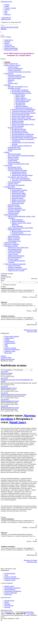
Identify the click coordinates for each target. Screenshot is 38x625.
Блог (5, 11)
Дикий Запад (17, 422)
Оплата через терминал (11, 336)
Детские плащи (13, 67)
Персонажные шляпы (18, 196)
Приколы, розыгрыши (15, 267)
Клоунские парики (14, 162)
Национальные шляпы (19, 195)
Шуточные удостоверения (16, 185)
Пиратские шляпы (17, 198)
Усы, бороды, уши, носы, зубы (17, 177)
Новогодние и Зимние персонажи (22, 116)
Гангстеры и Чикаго (14, 252)
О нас (6, 346)
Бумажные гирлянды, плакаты (17, 269)
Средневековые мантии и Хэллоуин (19, 72)
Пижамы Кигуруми (14, 147)
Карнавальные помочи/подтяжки (22, 175)
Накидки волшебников (15, 68)
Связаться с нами (9, 351)
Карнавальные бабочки (19, 172)
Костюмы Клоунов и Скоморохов (22, 136)
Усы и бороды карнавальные (21, 178)
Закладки (7, 607)
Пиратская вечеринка (15, 257)
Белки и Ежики (20, 95)
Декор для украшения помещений (15, 264)
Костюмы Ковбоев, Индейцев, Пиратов (24, 137)
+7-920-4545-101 (8, 612)
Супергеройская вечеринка (16, 260)
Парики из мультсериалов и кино (18, 164)
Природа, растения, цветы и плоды (23, 124)
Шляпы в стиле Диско (19, 200)
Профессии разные (18, 121)
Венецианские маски (14, 229)
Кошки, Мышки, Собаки (23, 99)
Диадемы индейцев (14, 211)
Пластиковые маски (14, 241)
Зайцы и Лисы (20, 96)
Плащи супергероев (14, 70)
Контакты (7, 14)
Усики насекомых (17, 226)
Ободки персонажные (15, 208)
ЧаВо (6, 344)
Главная (6, 4)
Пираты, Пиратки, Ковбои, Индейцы (23, 119)
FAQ (5, 13)
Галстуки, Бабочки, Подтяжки (17, 170)
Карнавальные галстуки (19, 173)
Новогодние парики (14, 154)
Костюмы (7, 41)
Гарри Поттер (8, 40)
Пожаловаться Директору (12, 588)
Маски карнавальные (11, 48)
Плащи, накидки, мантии (12, 65)
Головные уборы (9, 46)
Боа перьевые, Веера (14, 167)
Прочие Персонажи (18, 126)
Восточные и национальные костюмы (24, 113)
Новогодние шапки (18, 203)
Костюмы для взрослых (15, 127)
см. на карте (31, 613)
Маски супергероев (14, 237)
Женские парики (13, 157)
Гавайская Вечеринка (15, 251)
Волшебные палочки (14, 75)
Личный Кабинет (9, 589)
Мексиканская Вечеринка (16, 255)
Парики (6, 43)
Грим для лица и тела (11, 63)
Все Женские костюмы (19, 129)
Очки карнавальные (14, 182)
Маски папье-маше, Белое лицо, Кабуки (20, 228)
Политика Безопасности (12, 349)
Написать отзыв (32, 331)
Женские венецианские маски (21, 231)
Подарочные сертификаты (12, 591)
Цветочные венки (13, 205)
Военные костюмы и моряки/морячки (23, 109)
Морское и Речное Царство (23, 108)
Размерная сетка (9, 341)
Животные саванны (21, 106)
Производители (9, 600)
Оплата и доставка (10, 8)
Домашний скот (20, 104)
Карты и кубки (12, 83)
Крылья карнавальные (15, 168)
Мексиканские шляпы (19, 193)
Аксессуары (8, 45)
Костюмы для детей (14, 88)
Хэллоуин (11, 262)
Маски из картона (13, 239)
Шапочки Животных (18, 221)
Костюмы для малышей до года (18, 86)
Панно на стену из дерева (16, 270)
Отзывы (6, 9)
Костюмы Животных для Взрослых (23, 134)
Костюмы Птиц (20, 103)
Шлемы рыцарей (13, 213)
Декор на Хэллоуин (14, 265)
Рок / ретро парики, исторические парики (21, 155)
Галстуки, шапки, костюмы (16, 76)
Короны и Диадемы (14, 206)
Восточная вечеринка (15, 249)
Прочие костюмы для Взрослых (22, 145)
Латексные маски (13, 236)
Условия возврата (9, 343)
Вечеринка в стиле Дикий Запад (18, 247)
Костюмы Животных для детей (21, 93)
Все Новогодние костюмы (20, 132)
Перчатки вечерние (10, 242)
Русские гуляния (13, 259)
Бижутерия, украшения (11, 244)
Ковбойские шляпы (18, 191)
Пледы (10, 81)
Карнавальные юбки (14, 149)
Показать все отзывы (30, 330)
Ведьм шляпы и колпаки (19, 190)
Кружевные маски (17, 232)
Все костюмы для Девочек (20, 90)
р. (37, 282)
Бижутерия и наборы (14, 78)
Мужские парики (13, 159)
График (6, 6)
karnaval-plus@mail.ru (26, 612)
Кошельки (11, 80)
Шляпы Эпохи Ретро (18, 201)
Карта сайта (8, 353)
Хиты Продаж (8, 605)
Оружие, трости (13, 183)
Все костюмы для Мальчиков (21, 91)
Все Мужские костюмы (19, 131)
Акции (6, 602)
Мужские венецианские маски (21, 234)
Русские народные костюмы (20, 114)
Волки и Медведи (21, 98)
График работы (9, 338)
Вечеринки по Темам (11, 50)
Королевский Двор (18, 122)
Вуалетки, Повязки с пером (16, 209)
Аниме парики (12, 160)
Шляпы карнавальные (15, 188)
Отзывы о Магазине (10, 593)
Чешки (10, 150)
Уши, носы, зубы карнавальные (22, 180)
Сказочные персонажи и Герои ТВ (22, 111)
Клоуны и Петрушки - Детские (21, 118)
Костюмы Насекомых (22, 101)
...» (33, 292)
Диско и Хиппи (13, 254)
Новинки (7, 62)
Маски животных (17, 219)
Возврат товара (9, 586)
